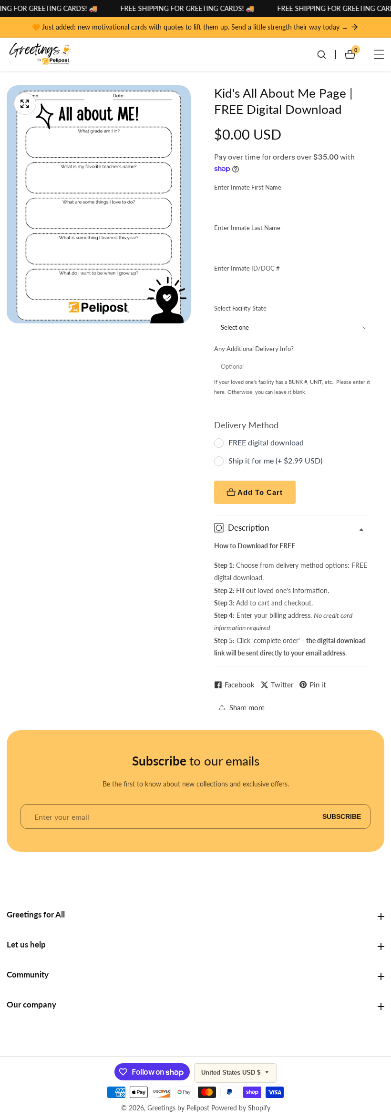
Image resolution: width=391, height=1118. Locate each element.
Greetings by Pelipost (178, 1108)
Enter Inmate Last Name (247, 228)
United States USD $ (231, 1072)
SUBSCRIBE (341, 816)
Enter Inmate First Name (247, 187)
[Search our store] (326, 54)
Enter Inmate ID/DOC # (247, 268)
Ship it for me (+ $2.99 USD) (275, 460)
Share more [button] (247, 707)
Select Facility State (240, 308)
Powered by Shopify (240, 1108)
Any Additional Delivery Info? (254, 349)
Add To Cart (260, 492)
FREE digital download (266, 442)
